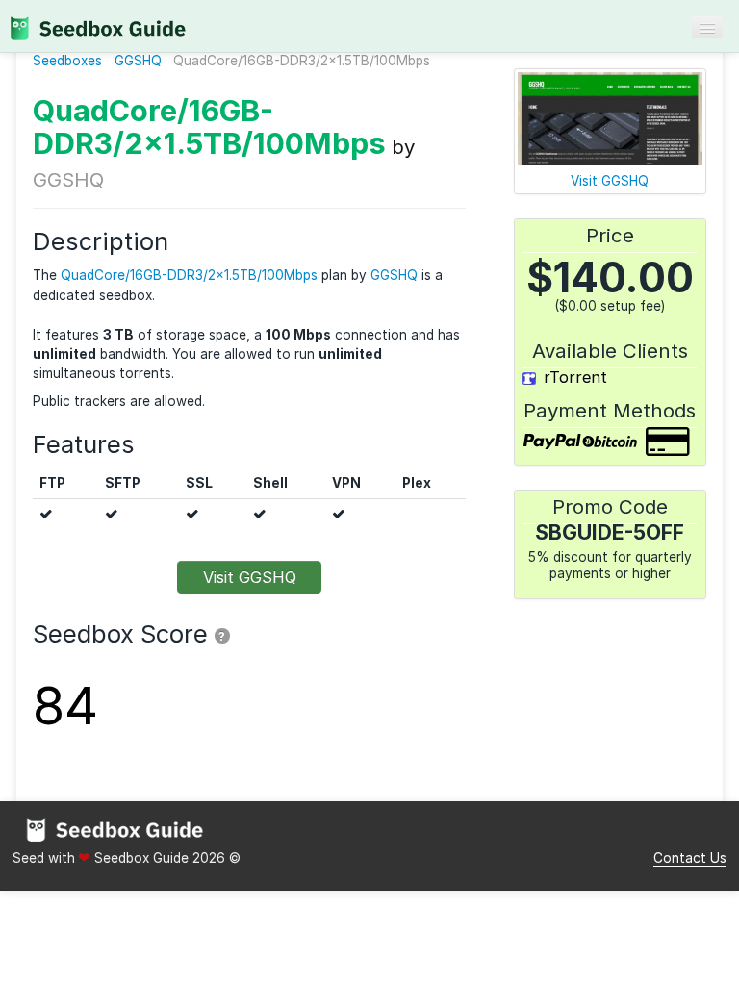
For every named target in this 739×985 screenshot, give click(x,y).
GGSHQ (138, 60)
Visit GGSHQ (250, 577)
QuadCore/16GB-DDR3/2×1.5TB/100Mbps (209, 126)
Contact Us (689, 858)
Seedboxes (67, 60)
